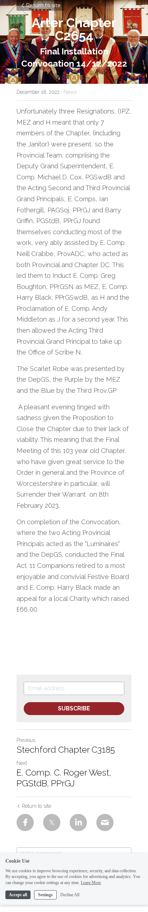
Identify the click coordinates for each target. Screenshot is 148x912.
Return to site (43, 5)
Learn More (91, 882)
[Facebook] (25, 822)
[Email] (105, 822)
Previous (26, 740)
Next (22, 763)
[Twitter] (51, 822)
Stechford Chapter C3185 (66, 749)
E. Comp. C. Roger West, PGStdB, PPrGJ (64, 777)
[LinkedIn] (78, 822)
